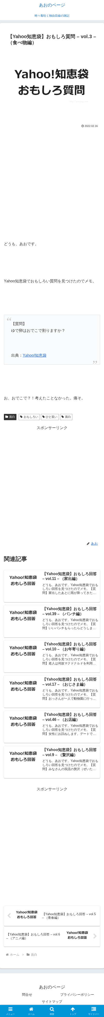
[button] (94, 741)
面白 (12, 416)
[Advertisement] (52, 183)
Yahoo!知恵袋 (34, 355)
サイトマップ (52, 1001)
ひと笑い (51, 416)
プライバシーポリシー (77, 994)
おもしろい (31, 416)
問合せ (27, 994)
